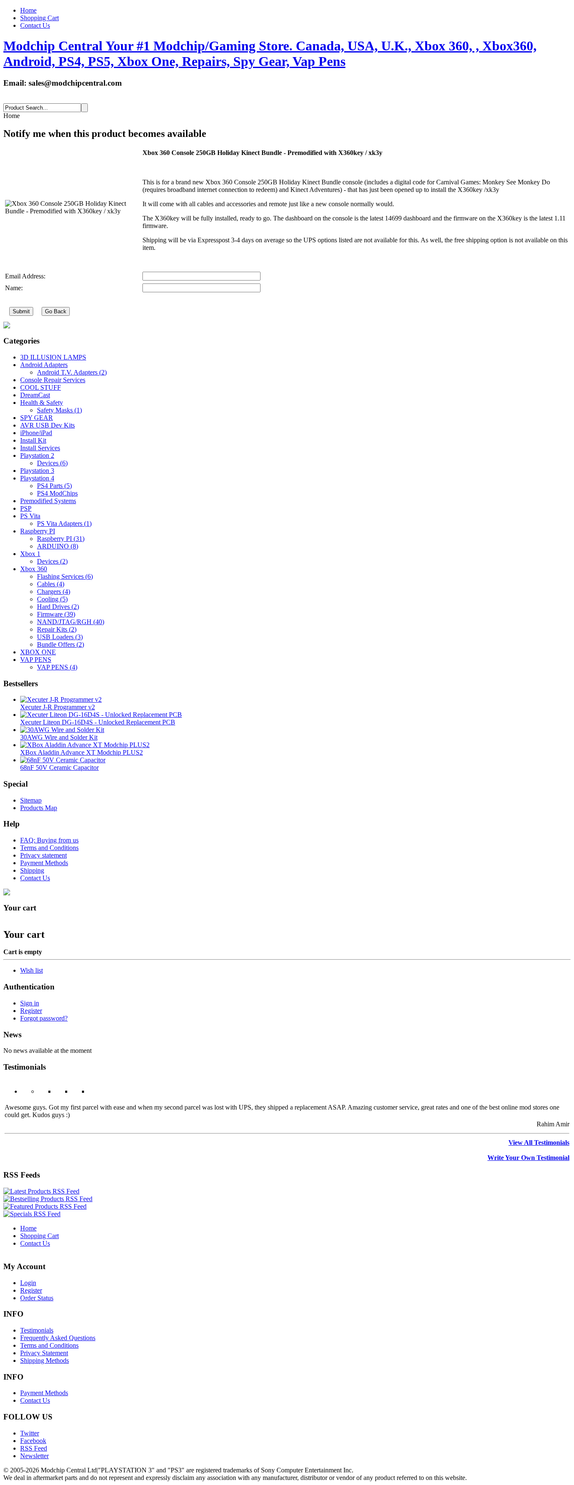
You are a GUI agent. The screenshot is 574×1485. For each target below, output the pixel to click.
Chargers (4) (53, 591)
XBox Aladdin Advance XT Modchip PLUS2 (81, 752)
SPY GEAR (36, 417)
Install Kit (33, 440)
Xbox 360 (33, 568)
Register (31, 1010)
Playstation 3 (37, 470)
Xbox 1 (30, 553)
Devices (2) (52, 561)
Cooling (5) (52, 599)
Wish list (31, 970)
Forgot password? (44, 1018)
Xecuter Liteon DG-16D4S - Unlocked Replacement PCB (97, 722)
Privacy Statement (44, 1352)
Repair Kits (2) (56, 629)
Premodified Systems (48, 500)
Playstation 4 (37, 478)
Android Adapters (44, 364)
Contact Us (35, 25)
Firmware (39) (56, 614)
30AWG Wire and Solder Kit (58, 737)
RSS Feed (33, 1448)
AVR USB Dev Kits (47, 425)
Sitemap (31, 800)
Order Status (36, 1297)
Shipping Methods (44, 1360)
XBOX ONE (38, 652)
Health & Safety (41, 402)
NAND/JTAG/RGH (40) (70, 621)
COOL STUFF (40, 387)
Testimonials (36, 1330)
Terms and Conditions (49, 847)
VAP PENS (35, 659)
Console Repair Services (52, 379)
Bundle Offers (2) (60, 644)
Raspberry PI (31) (60, 538)
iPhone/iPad (36, 432)
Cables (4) (50, 584)
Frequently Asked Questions (57, 1337)
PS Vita (30, 515)
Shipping (32, 870)
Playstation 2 (37, 455)
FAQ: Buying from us (49, 840)
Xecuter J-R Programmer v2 (57, 707)
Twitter (29, 1433)
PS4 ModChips (57, 493)
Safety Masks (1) (59, 410)
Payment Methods (44, 862)
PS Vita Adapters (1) (64, 523)
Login (28, 1282)
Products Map (38, 807)
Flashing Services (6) (65, 576)
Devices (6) (52, 463)
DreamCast (35, 395)
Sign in (29, 1003)
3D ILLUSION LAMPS (53, 357)
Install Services (40, 447)
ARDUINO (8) (57, 546)
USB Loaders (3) (60, 636)
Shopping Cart (39, 17)
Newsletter (34, 1455)
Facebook (33, 1440)
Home (28, 10)
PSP (26, 508)
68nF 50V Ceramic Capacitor (59, 767)
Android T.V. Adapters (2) (72, 372)
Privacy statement (43, 855)
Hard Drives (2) (58, 606)
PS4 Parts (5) (54, 485)
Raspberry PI (37, 531)
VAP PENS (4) (57, 667)
